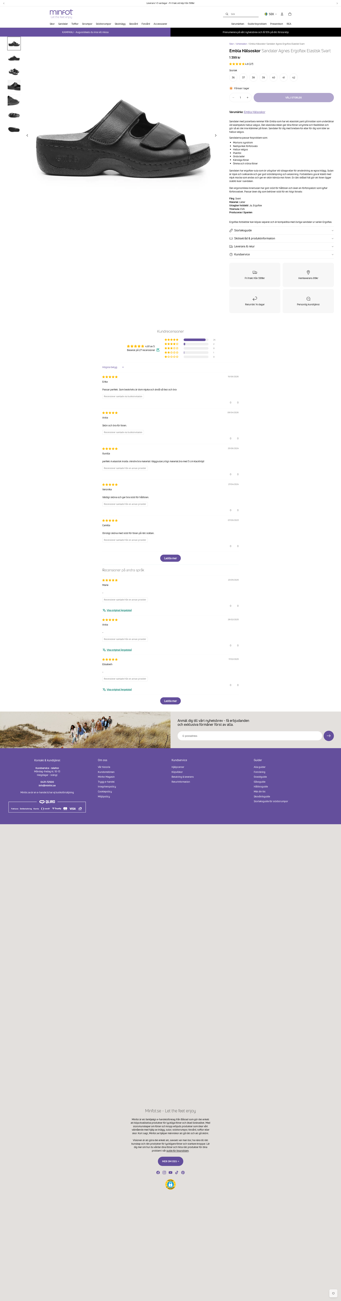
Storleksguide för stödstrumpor (271, 801)
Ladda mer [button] (170, 558)
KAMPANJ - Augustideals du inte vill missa (85, 32)
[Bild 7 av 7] (14, 128)
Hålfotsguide (261, 786)
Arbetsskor (241, 43)
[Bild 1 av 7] (14, 43)
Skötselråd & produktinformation (254, 238)
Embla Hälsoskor (254, 112)
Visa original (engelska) (119, 610)
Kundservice (242, 254)
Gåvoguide (259, 781)
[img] (110, 377)
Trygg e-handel (106, 781)
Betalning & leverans (183, 776)
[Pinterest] (183, 1172)
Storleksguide (243, 230)
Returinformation (181, 781)
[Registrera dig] (329, 736)
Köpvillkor (177, 771)
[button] (237, 64)
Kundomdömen (106, 771)
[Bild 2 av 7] (14, 57)
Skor (231, 43)
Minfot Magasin (106, 776)
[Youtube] (170, 1172)
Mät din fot (260, 791)
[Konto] (282, 14)
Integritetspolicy (107, 786)
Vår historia (104, 767)
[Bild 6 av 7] (14, 114)
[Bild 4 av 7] (14, 86)
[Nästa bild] (217, 136)
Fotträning (259, 771)
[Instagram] (164, 1172)
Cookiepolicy (105, 791)
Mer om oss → (170, 1161)
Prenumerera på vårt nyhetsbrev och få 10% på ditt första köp (256, 32)
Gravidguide (260, 776)
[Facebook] (158, 1172)
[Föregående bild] (26, 136)
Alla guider (260, 767)
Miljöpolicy (104, 796)
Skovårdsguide (262, 796)
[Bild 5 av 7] (14, 100)
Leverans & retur (244, 246)
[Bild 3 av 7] (14, 72)
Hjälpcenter (178, 767)
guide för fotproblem (177, 1150)
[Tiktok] (177, 1172)
